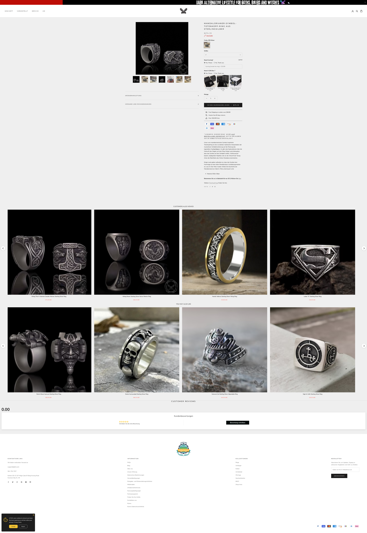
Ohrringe (238, 475)
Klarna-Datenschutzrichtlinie (135, 506)
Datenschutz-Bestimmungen (135, 475)
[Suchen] (357, 11)
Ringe (237, 462)
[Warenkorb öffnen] (361, 11)
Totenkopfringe (213, 183)
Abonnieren (339, 476)
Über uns (130, 469)
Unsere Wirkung (132, 472)
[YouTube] (26, 482)
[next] (364, 248)
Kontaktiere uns (132, 500)
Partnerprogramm (132, 494)
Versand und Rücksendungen (138, 104)
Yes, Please (209, 63)
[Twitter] (212, 186)
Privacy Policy (18, 522)
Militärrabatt (131, 484)
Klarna (129, 503)
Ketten (238, 469)
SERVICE (35, 11)
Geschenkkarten (240, 478)
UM (44, 11)
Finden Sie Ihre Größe (133, 497)
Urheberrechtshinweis (133, 488)
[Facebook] (210, 186)
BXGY (237, 481)
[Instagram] (17, 482)
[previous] (3, 248)
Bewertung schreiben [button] (237, 423)
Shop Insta (239, 484)
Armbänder (239, 472)
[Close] (34, 515)
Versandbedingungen (133, 478)
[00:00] (162, 48)
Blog (128, 465)
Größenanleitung (133, 95)
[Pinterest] (215, 186)
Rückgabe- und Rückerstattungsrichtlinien (139, 481)
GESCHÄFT (9, 11)
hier (240, 178)
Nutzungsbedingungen (134, 491)
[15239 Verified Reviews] (183, 456)
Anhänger (238, 465)
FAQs (129, 462)
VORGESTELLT (22, 11)
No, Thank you (219, 63)
